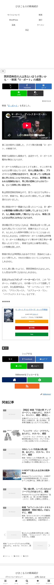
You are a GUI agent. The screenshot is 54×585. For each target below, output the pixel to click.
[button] (35, 93)
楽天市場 (31, 328)
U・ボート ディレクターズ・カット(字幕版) (32, 310)
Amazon (31, 321)
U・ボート (13, 106)
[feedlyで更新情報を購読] (39, 379)
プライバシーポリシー (14, 577)
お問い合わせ (40, 577)
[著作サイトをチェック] (14, 379)
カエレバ (35, 314)
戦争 (6, 348)
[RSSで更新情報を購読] (27, 386)
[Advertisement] (27, 52)
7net (31, 334)
